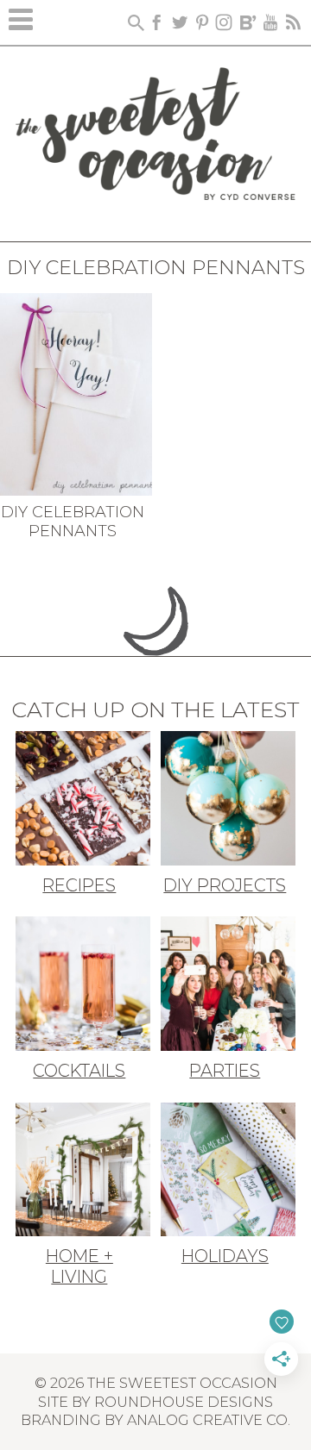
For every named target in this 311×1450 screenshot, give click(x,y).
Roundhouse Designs (183, 1401)
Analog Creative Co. (208, 1419)
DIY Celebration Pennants (72, 522)
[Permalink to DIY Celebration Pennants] (76, 393)
